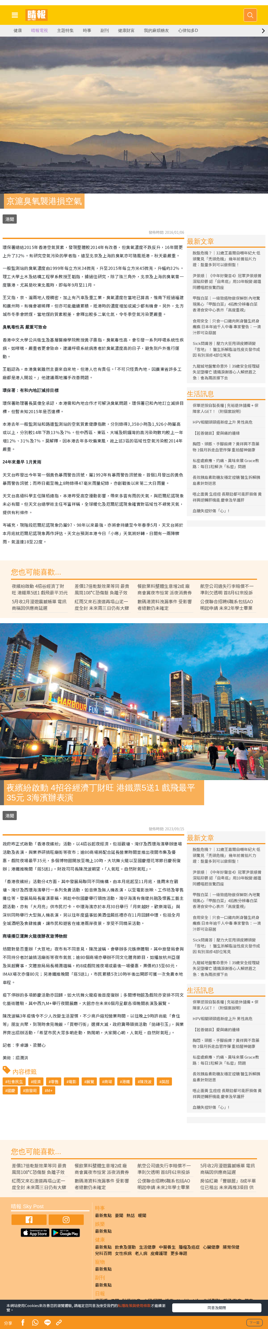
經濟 (37, 1081)
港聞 (9, 219)
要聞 (119, 1215)
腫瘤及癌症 (189, 1247)
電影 (72, 1081)
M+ (50, 1090)
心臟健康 (211, 1247)
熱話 (130, 1215)
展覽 (90, 1081)
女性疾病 (123, 1253)
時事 (87, 30)
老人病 (141, 1253)
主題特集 (65, 30)
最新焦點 (103, 1215)
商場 (108, 1081)
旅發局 (31, 1090)
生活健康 (147, 1247)
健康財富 (126, 30)
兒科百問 (103, 1253)
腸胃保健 (231, 1247)
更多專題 (178, 1253)
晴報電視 (39, 30)
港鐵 (126, 1081)
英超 (165, 1081)
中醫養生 (167, 1247)
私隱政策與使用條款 (134, 1305)
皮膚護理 (158, 1253)
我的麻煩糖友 (156, 30)
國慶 (11, 1090)
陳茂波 (146, 1081)
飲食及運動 (125, 1247)
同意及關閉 (217, 1307)
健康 (18, 30)
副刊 (104, 30)
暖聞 (142, 1215)
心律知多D (188, 30)
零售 (55, 1081)
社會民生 (15, 1081)
